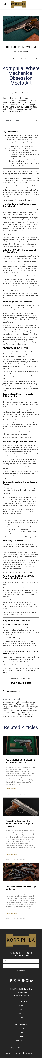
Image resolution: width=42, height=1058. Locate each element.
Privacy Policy (18, 1053)
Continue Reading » (12, 789)
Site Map (8, 1053)
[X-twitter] (14, 980)
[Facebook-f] (10, 980)
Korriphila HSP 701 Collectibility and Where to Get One (21, 761)
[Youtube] (31, 980)
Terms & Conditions (31, 1053)
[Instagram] (18, 980)
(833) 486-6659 (21, 992)
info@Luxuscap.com (21, 995)
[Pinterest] (23, 980)
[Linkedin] (27, 980)
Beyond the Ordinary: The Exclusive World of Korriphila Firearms (19, 823)
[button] (5, 4)
